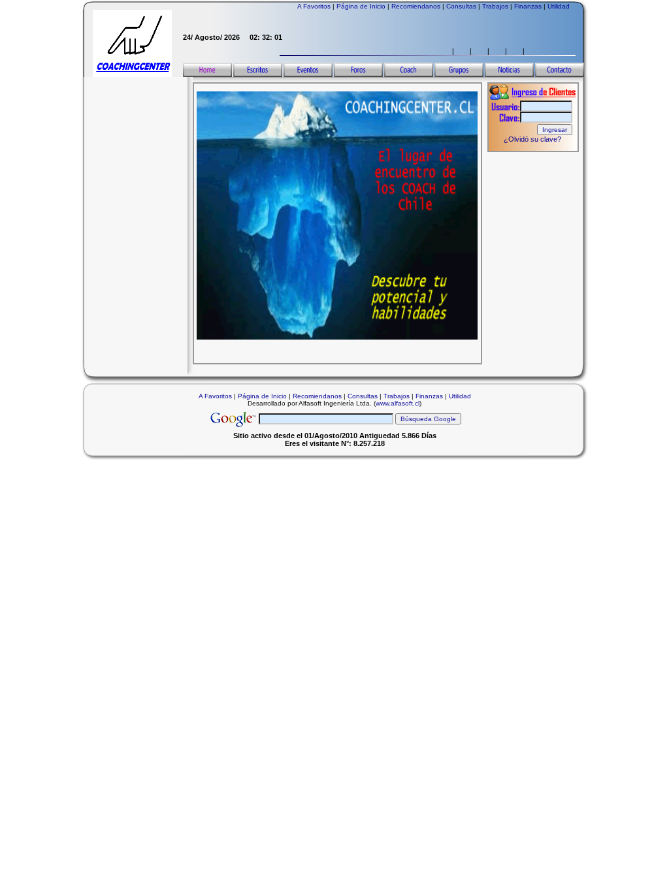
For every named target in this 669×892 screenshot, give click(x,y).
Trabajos (495, 6)
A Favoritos (314, 6)
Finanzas (528, 6)
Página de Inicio (360, 6)
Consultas (461, 6)
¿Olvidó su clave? (532, 139)
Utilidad (558, 6)
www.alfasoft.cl (397, 403)
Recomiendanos (415, 6)
